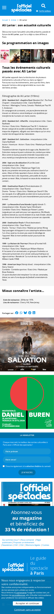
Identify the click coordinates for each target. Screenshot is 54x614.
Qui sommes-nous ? (10, 540)
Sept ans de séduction (17, 162)
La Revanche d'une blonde (19, 204)
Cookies (45, 545)
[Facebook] (17, 313)
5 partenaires (20, 592)
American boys (14, 264)
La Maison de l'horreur (18, 243)
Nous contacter (27, 540)
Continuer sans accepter (27, 609)
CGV (16, 545)
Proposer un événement (23, 542)
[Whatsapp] (21, 313)
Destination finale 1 (16, 222)
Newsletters (7, 545)
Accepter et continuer (27, 603)
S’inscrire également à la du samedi (28, 466)
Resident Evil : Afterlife (18, 121)
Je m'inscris (27, 472)
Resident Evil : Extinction (18, 139)
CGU (22, 545)
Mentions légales (33, 545)
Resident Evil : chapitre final (20, 100)
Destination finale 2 (16, 186)
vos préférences (18, 595)
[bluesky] (25, 313)
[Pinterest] (30, 313)
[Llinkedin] (34, 313)
